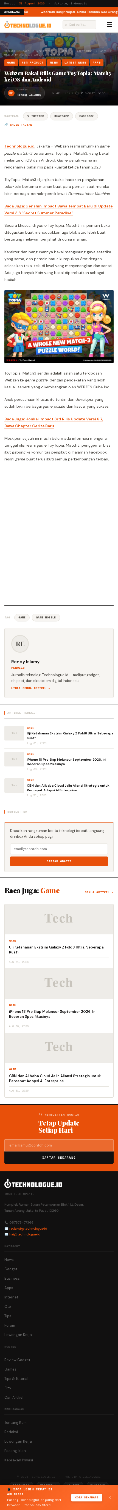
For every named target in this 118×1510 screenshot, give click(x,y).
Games (10, 1369)
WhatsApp (61, 116)
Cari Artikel (13, 1397)
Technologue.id (19, 146)
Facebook (86, 116)
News (65, 51)
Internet (11, 1297)
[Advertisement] (59, 533)
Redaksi (11, 1432)
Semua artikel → (99, 892)
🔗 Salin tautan (18, 125)
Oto (7, 1306)
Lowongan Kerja (18, 1334)
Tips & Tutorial (16, 1378)
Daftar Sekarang (59, 1157)
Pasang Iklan (15, 1450)
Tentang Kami (15, 1422)
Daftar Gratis (59, 861)
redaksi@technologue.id (28, 1228)
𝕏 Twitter (35, 116)
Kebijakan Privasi (18, 1460)
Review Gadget (17, 1360)
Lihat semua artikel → (30, 688)
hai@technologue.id (24, 1234)
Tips (7, 1316)
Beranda (9, 51)
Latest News (83, 51)
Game (26, 51)
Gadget (10, 1269)
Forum (9, 1325)
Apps (103, 51)
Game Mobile (46, 617)
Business (12, 1278)
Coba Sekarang (87, 1497)
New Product (45, 51)
